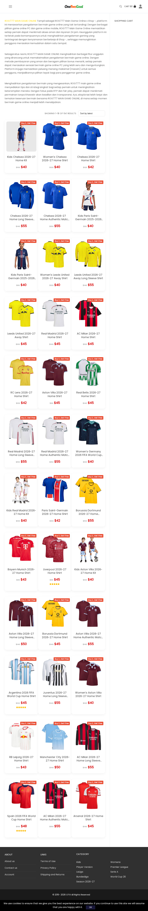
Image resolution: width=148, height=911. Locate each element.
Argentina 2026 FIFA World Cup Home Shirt (21, 694)
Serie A (114, 871)
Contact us (11, 868)
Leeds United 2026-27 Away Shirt (21, 335)
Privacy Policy (48, 868)
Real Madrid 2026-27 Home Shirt (54, 335)
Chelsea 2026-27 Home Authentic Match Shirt (55, 219)
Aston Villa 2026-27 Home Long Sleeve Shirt (21, 637)
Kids (78, 862)
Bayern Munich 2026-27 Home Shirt (21, 571)
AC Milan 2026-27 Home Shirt (88, 335)
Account (9, 874)
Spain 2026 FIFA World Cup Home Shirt (21, 817)
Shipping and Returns (52, 874)
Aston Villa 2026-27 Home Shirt (54, 394)
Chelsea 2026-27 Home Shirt (88, 158)
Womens (115, 862)
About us (10, 861)
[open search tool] (120, 6)
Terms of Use (48, 861)
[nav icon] (10, 6)
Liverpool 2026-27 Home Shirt (54, 571)
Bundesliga (82, 876)
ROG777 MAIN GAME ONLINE (20, 21)
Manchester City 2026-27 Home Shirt (55, 758)
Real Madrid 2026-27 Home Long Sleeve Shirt (21, 455)
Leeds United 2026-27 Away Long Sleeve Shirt (88, 276)
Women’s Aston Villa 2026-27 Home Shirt (88, 694)
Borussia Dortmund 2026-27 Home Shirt (55, 635)
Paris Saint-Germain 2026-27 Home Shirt (55, 512)
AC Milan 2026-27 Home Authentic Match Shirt (55, 819)
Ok (90, 907)
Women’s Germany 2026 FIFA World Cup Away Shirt (88, 455)
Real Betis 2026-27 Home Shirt (88, 394)
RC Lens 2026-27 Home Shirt (21, 394)
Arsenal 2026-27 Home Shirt (88, 817)
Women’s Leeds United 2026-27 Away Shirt (54, 276)
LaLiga (79, 871)
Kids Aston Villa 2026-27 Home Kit (88, 571)
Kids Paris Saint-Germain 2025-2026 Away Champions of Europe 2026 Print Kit (88, 221)
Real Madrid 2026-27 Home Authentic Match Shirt (55, 455)
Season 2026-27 (85, 881)
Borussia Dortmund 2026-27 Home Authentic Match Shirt (88, 514)
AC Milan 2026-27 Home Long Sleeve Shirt (88, 760)
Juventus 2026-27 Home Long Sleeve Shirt (55, 696)
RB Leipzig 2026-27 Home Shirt (21, 758)
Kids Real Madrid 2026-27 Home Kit (21, 512)
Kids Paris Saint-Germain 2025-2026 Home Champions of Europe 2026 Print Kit (21, 280)
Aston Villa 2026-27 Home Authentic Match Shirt (88, 637)
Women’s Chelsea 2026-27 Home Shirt (55, 158)
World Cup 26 (118, 876)
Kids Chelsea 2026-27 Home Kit (21, 158)
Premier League (119, 867)
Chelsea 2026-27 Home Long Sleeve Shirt (21, 219)
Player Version (84, 867)
